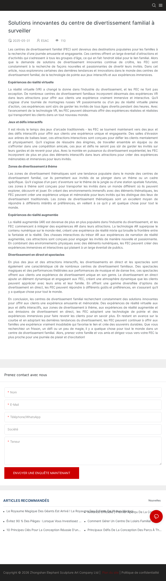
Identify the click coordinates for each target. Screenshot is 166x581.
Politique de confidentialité (140, 572)
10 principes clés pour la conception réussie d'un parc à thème (44, 530)
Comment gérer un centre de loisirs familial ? (120, 521)
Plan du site (110, 572)
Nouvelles (154, 500)
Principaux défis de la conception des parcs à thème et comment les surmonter (125, 530)
